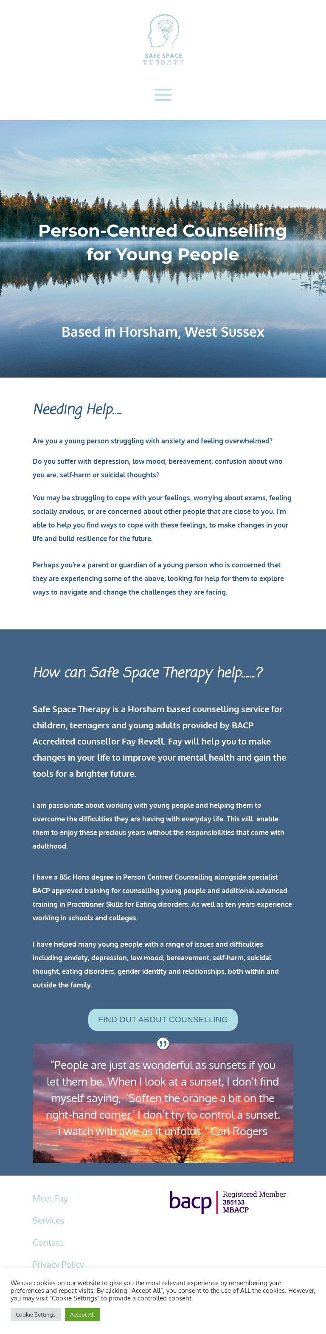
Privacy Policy (58, 1264)
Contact (48, 1242)
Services (48, 1220)
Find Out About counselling (163, 1019)
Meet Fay (50, 1198)
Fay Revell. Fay (152, 741)
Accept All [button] (82, 1314)
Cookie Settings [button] (36, 1314)
